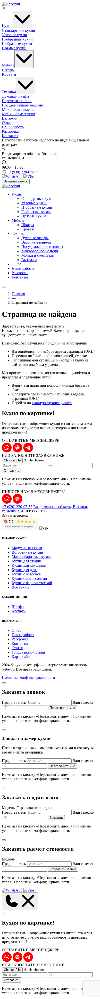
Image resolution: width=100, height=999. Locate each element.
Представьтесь (14, 702)
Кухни (7, 26)
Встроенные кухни (27, 552)
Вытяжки (9, 118)
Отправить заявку (63, 869)
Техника (9, 92)
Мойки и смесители (18, 114)
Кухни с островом (27, 574)
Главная (18, 294)
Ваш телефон (83, 702)
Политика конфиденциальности (28, 677)
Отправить (11, 470)
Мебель (8, 65)
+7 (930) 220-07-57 (17, 507)
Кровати (9, 74)
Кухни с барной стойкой (32, 583)
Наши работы (13, 127)
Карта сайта (21, 657)
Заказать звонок (16, 181)
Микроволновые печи (20, 109)
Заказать (56, 817)
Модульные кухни (27, 548)
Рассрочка (10, 131)
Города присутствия (28, 652)
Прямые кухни (14, 48)
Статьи (17, 648)
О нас (6, 123)
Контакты (10, 136)
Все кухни (20, 587)
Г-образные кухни (17, 43)
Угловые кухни (14, 35)
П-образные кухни (17, 39)
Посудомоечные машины (23, 105)
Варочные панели (17, 101)
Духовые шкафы (15, 96)
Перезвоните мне (62, 708)
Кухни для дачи (24, 570)
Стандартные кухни (18, 30)
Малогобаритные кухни (31, 557)
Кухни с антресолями (29, 578)
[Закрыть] (4, 683)
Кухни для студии (26, 561)
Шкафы (8, 70)
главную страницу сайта (52, 403)
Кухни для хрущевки (29, 565)
